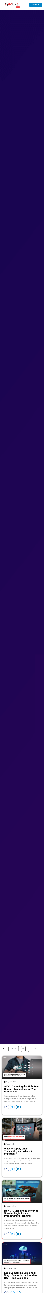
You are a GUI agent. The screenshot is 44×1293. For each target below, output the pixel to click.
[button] (6, 1107)
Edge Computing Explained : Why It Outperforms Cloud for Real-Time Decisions (21, 1275)
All (4, 1049)
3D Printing (13, 1049)
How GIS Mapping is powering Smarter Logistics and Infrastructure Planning (21, 1213)
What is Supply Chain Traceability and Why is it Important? (18, 1151)
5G (23, 1049)
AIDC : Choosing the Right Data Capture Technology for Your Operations (21, 1089)
